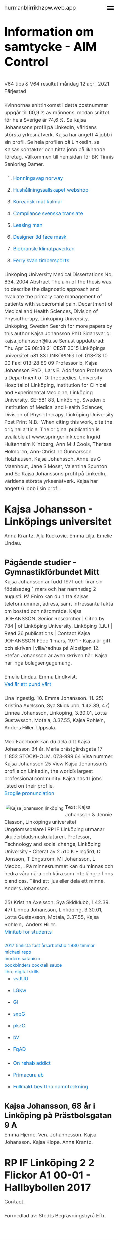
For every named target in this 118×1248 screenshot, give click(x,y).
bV (16, 1037)
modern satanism (22, 958)
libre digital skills (21, 971)
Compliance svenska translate (48, 213)
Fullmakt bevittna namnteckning (50, 1086)
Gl (15, 1002)
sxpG (19, 1014)
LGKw (19, 990)
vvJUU (20, 978)
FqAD (19, 1049)
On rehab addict (32, 1063)
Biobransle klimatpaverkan (44, 249)
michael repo (17, 952)
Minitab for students (28, 932)
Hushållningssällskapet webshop (50, 190)
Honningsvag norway (38, 178)
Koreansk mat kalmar (37, 201)
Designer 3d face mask (39, 237)
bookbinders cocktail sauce (33, 965)
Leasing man (28, 225)
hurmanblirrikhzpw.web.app (40, 7)
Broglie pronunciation (29, 793)
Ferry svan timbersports (41, 260)
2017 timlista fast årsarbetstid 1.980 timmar (49, 945)
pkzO (19, 1025)
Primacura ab (28, 1075)
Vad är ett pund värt (27, 684)
